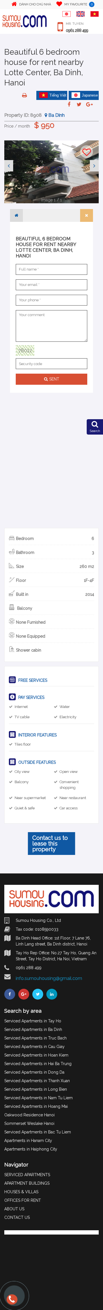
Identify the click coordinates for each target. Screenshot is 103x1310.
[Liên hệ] (10, 1302)
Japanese (90, 95)
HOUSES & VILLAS (21, 1192)
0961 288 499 (77, 30)
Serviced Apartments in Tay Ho (32, 1021)
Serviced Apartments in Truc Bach (35, 1038)
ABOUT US (14, 1209)
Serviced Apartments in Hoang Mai (36, 1106)
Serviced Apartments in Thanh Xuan (37, 1080)
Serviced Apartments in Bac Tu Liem (37, 1132)
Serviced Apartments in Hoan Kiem (36, 1055)
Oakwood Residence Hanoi (29, 1115)
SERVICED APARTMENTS (27, 1174)
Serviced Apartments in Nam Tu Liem (38, 1098)
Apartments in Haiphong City (30, 1149)
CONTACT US (17, 1217)
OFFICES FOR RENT (22, 1200)
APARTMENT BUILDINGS (26, 1183)
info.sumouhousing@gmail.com (49, 978)
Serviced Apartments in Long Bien (35, 1089)
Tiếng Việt (57, 95)
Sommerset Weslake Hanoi (29, 1123)
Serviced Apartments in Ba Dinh (33, 1029)
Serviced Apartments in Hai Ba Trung (38, 1063)
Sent (54, 379)
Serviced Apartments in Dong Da (34, 1072)
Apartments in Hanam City (28, 1140)
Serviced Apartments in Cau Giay (34, 1046)
